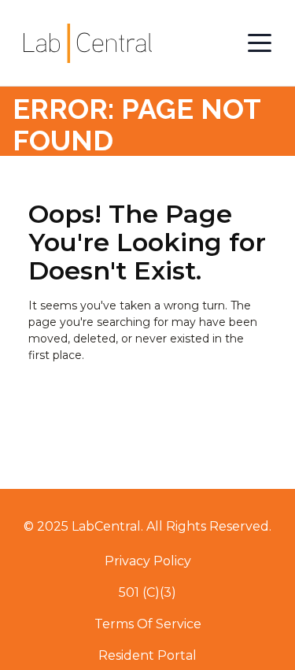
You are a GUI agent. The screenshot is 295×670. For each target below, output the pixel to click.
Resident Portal (147, 655)
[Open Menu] (259, 43)
